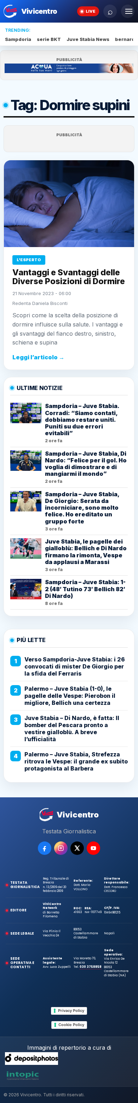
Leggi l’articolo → (38, 357)
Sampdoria (18, 39)
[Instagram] (61, 848)
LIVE (91, 11)
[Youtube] (93, 848)
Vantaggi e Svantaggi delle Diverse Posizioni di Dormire (68, 277)
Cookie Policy (71, 1024)
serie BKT (49, 39)
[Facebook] (44, 848)
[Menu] (127, 11)
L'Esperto (29, 259)
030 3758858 (91, 967)
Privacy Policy (71, 1010)
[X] (77, 848)
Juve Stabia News (88, 39)
